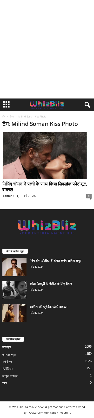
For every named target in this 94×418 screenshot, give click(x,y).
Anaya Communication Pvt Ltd (48, 412)
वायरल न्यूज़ (9, 354)
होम (3, 116)
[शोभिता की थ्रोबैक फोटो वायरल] (14, 313)
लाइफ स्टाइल (10, 376)
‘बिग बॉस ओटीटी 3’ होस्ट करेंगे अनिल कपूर (55, 260)
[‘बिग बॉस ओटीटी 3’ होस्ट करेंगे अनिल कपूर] (14, 267)
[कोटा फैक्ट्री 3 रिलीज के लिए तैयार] (14, 290)
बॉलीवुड (6, 347)
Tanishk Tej (11, 195)
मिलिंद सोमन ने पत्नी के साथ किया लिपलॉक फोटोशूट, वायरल (44, 187)
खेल (4, 383)
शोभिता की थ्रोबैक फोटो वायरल (48, 306)
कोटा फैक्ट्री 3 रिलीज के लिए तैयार (51, 283)
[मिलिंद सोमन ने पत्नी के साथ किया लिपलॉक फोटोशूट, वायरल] (47, 155)
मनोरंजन (7, 361)
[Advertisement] (47, 49)
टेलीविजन (7, 369)
